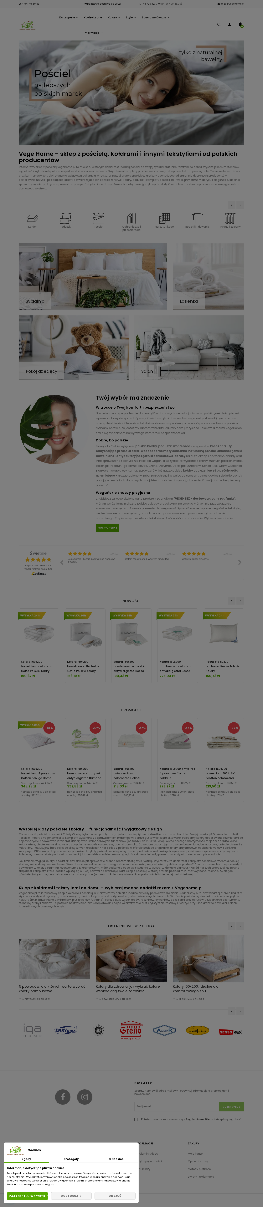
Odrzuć (115, 1196)
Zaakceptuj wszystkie (28, 1196)
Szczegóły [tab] (71, 1159)
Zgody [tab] (26, 1159)
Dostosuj (70, 1196)
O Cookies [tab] (116, 1159)
